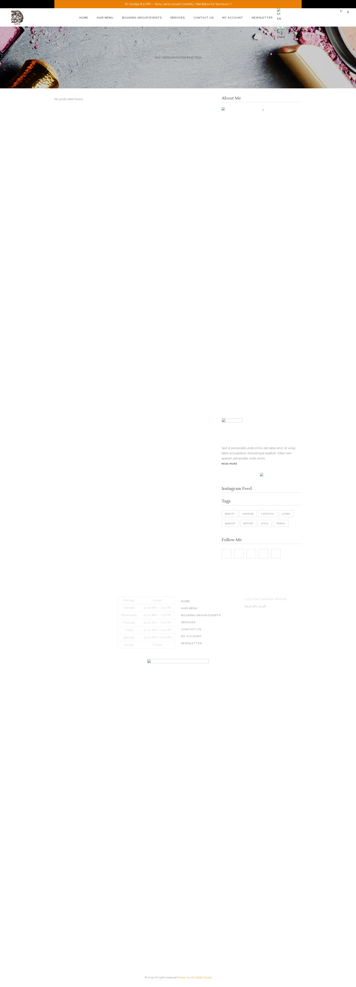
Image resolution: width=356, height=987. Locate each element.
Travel (281, 523)
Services (188, 622)
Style (264, 523)
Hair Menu (189, 608)
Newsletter (191, 643)
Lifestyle (267, 513)
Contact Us (191, 629)
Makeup (230, 523)
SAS (157, 57)
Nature (248, 523)
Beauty (230, 513)
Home (185, 601)
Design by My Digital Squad (195, 977)
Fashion (248, 513)
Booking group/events (201, 615)
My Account (191, 636)
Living (286, 513)
